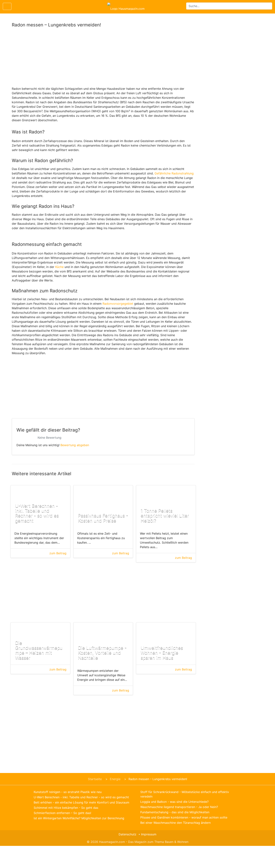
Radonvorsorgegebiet (118, 303)
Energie (115, 779)
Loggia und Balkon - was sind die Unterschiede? (174, 802)
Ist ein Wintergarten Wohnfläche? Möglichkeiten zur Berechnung (79, 818)
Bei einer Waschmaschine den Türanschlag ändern (175, 823)
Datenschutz (127, 834)
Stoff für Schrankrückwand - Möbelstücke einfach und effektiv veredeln (184, 794)
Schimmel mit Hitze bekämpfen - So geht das (66, 808)
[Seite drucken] (17, 6)
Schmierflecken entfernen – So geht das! (62, 813)
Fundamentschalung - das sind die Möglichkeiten (174, 812)
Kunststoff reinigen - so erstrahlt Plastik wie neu (68, 792)
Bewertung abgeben (74, 445)
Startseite (95, 779)
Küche (59, 267)
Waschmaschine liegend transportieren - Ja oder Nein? (179, 807)
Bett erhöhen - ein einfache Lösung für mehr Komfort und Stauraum (81, 802)
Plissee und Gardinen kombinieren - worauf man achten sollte (183, 817)
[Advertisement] (103, 58)
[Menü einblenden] (7, 6)
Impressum (148, 834)
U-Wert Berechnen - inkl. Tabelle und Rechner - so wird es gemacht (81, 797)
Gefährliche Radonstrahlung (174, 173)
